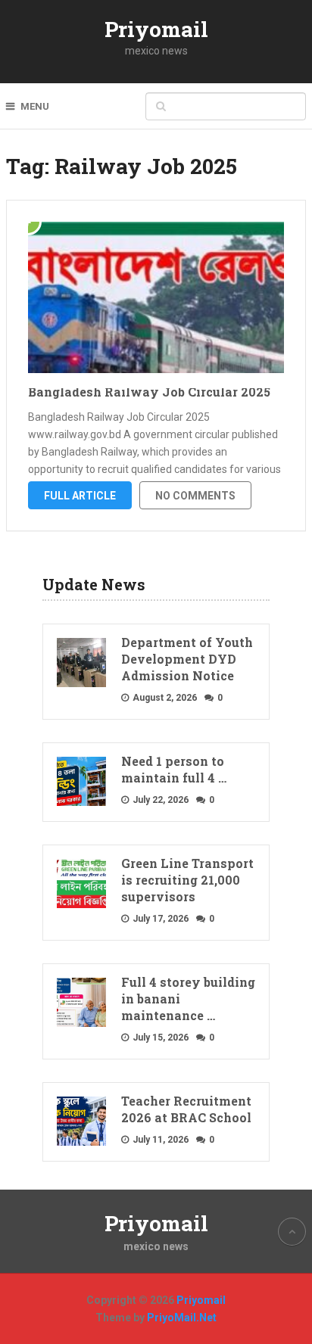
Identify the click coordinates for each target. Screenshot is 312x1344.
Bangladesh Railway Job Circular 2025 (149, 392)
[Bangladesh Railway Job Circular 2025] (156, 297)
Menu (34, 106)
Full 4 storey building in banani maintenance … (188, 998)
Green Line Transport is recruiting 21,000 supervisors (187, 879)
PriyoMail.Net (182, 1317)
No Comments (195, 496)
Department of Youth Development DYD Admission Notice (187, 658)
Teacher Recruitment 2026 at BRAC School (186, 1109)
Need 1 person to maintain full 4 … (173, 769)
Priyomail (156, 29)
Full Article (80, 496)
